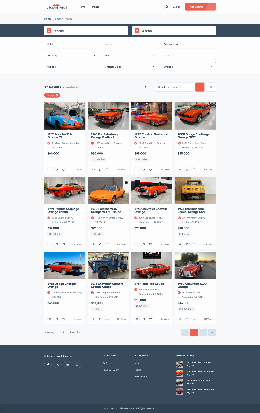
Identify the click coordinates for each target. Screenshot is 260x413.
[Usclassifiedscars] (57, 7)
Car (137, 363)
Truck (138, 369)
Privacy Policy (111, 369)
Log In (177, 6)
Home (82, 6)
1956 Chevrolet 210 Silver (198, 362)
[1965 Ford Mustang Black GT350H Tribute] (179, 382)
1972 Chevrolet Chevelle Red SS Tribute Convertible (200, 371)
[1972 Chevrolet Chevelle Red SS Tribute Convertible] (179, 373)
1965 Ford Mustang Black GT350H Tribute (198, 380)
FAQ (105, 363)
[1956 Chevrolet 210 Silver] (179, 364)
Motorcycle (141, 376)
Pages (95, 6)
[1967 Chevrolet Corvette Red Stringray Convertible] (179, 391)
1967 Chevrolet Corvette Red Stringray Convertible (200, 389)
